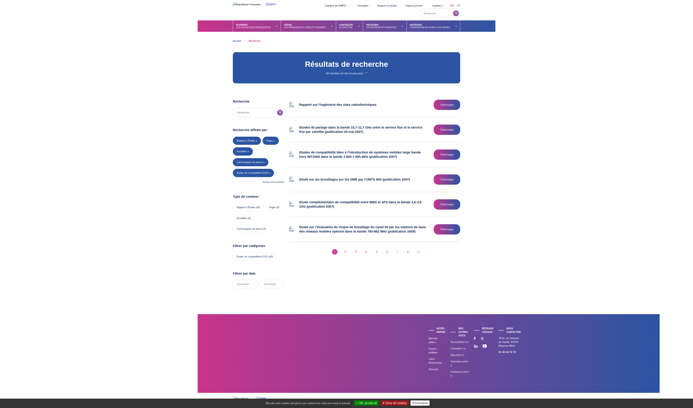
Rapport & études (387, 5)
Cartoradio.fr (457, 348)
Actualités (363, 5)
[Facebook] (475, 339)
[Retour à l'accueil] (271, 4)
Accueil (237, 41)
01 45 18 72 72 (507, 352)
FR (452, 5)
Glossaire (434, 369)
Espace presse (414, 5)
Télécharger (447, 104)
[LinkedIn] (476, 346)
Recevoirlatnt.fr (458, 342)
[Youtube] (485, 346)
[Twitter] (482, 339)
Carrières (437, 5)
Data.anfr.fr (456, 355)
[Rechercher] (456, 13)
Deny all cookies (396, 403)
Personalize (420, 403)
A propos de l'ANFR (335, 5)
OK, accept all (367, 403)
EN (458, 5)
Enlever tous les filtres (273, 182)
